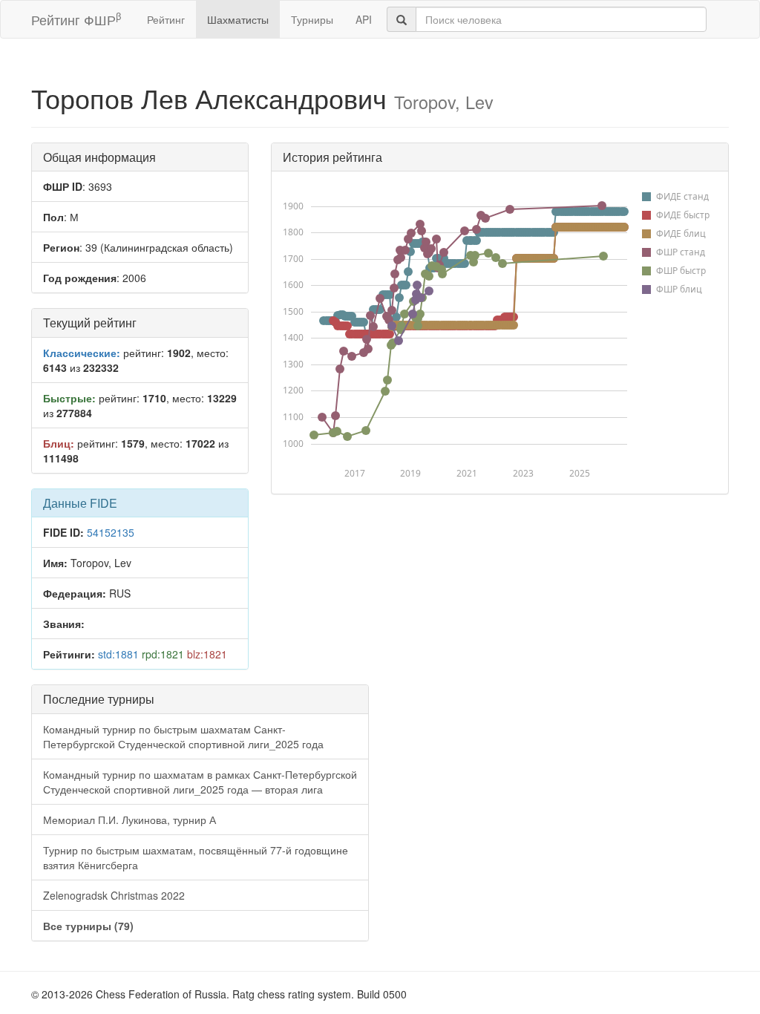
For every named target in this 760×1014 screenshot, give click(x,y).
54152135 (110, 532)
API (364, 19)
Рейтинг (166, 19)
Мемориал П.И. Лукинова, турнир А (129, 819)
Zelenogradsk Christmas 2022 (114, 895)
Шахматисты (238, 19)
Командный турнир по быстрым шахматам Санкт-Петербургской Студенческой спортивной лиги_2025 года (183, 736)
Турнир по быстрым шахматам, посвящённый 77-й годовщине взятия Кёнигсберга (195, 857)
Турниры (312, 19)
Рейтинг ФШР (76, 19)
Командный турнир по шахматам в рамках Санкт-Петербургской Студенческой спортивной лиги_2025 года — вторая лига (200, 782)
